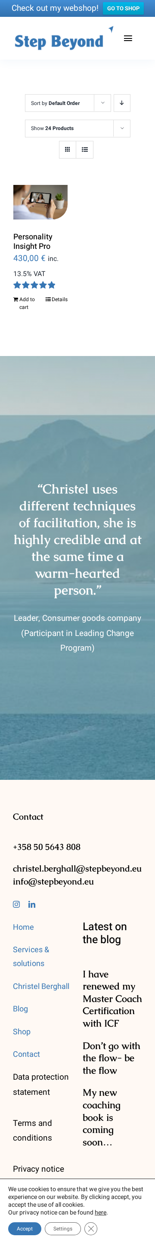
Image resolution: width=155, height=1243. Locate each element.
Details (60, 299)
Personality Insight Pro (33, 241)
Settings (62, 1229)
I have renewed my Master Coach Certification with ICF (112, 999)
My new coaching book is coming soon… (102, 1117)
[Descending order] (122, 103)
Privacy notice (38, 1169)
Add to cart (27, 303)
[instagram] (16, 904)
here (100, 1212)
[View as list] (84, 149)
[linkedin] (31, 904)
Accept (25, 1229)
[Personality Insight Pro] (40, 202)
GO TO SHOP (123, 8)
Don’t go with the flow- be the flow (111, 1058)
